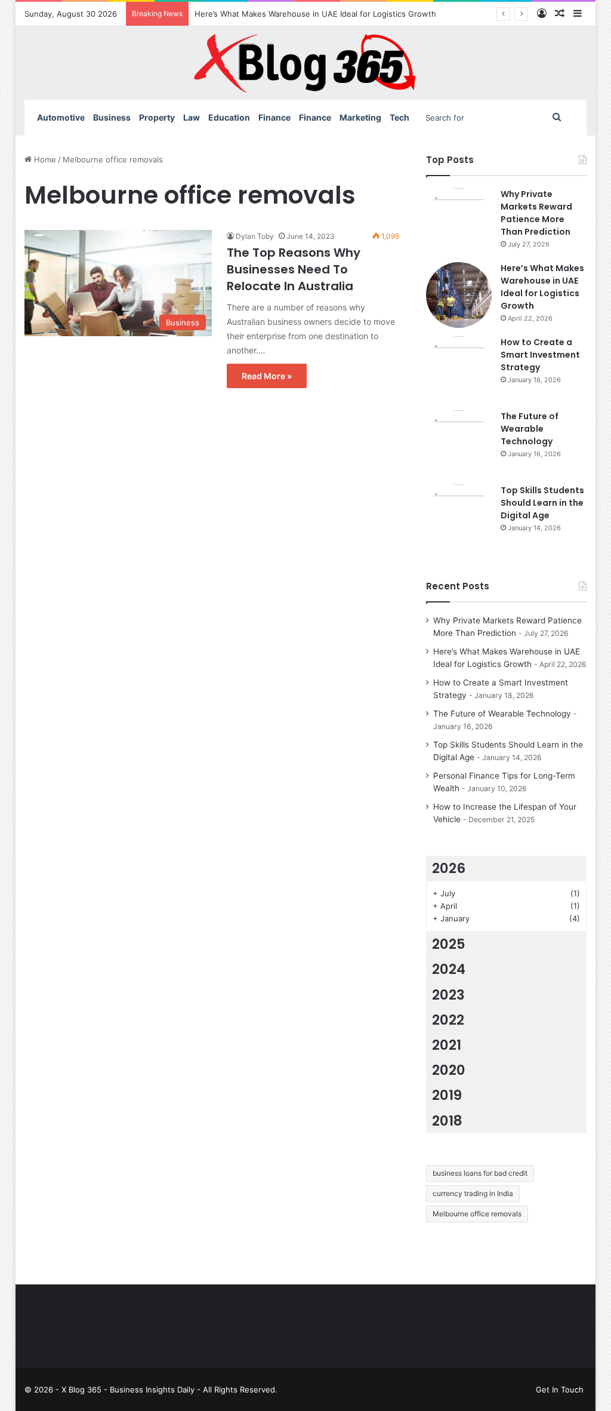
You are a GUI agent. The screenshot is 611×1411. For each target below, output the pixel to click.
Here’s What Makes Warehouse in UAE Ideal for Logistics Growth (315, 14)
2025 (448, 944)
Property (157, 117)
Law (191, 117)
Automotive (61, 117)
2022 (448, 1019)
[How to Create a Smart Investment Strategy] (459, 369)
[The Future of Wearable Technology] (459, 443)
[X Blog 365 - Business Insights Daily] (305, 63)
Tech (399, 117)
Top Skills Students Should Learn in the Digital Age (542, 502)
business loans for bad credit (480, 1173)
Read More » (267, 376)
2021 (446, 1045)
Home (44, 159)
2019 (447, 1095)
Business (112, 117)
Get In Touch (560, 1389)
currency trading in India (473, 1193)
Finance (274, 117)
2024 (448, 969)
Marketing (360, 117)
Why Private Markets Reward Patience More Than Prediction (536, 213)
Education (229, 117)
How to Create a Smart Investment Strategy (540, 354)
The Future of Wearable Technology (529, 428)
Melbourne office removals (477, 1213)
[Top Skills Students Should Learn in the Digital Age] (459, 517)
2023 (448, 994)
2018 (447, 1120)
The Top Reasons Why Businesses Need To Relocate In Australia (293, 269)
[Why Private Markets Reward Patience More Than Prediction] (459, 221)
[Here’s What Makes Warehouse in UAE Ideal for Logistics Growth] (459, 295)
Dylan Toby (255, 236)
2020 (448, 1070)
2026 (448, 868)
